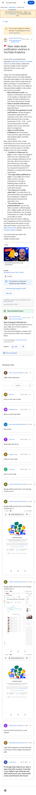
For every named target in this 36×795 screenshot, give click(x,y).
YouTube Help (11, 3)
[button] (3, 2)
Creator (21, 272)
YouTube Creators (10, 230)
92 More (18, 385)
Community (12, 7)
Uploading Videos (9, 272)
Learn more (10, 301)
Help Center (4, 7)
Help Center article (10, 228)
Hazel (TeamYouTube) (21, 340)
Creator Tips (20, 7)
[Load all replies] (30, 385)
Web (16, 272)
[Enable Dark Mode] (5, 790)
